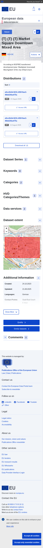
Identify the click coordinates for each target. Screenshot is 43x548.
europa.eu (20, 493)
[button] (34, 1)
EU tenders (6, 458)
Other (7, 405)
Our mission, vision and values (14, 439)
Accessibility (7, 425)
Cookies (5, 421)
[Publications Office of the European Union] (20, 363)
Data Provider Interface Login (13, 472)
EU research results (9, 462)
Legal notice (6, 418)
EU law (4, 454)
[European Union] (21, 488)
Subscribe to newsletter (11, 389)
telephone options (17, 507)
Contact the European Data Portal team (17, 386)
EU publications (8, 469)
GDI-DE (10, 54)
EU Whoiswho (7, 466)
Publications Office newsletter (13, 442)
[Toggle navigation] (38, 21)
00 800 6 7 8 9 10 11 (16, 504)
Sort (6, 85)
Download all (20, 145)
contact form (18, 510)
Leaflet (13, 269)
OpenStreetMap (22, 269)
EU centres (22, 512)
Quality (20, 322)
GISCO (38, 269)
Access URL (22, 107)
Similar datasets (20, 329)
